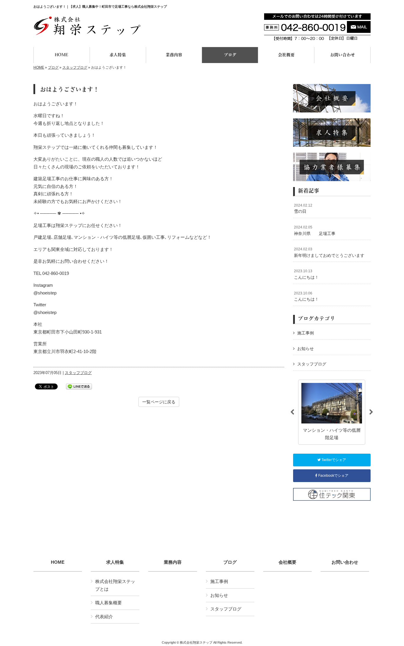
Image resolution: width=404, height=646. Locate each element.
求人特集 (115, 562)
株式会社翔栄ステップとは (115, 585)
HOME (38, 67)
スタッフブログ (74, 67)
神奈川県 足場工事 (314, 230)
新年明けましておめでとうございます (329, 252)
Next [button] (371, 412)
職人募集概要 (108, 602)
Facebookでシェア (332, 475)
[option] (332, 412)
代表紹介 (104, 616)
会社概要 (287, 562)
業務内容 (173, 562)
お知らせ (305, 348)
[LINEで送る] (79, 386)
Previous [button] (292, 412)
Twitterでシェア (333, 460)
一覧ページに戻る (158, 401)
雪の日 (303, 208)
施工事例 (305, 333)
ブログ (53, 67)
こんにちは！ (306, 274)
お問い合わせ (345, 562)
